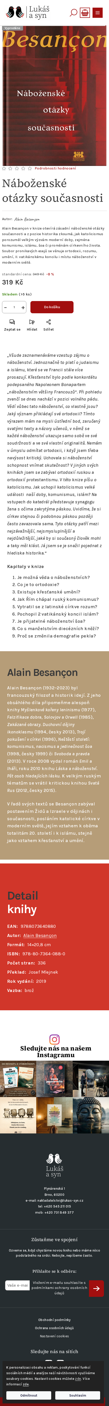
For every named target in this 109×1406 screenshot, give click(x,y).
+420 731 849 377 (59, 1212)
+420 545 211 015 (57, 1206)
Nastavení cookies (54, 1336)
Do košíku (52, 307)
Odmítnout (28, 1395)
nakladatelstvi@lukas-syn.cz (60, 1200)
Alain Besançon (26, 219)
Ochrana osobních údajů (54, 1328)
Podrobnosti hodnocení (55, 168)
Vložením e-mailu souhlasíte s (59, 1288)
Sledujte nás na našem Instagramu (55, 1051)
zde (78, 1379)
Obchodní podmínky (54, 1320)
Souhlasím (77, 1395)
